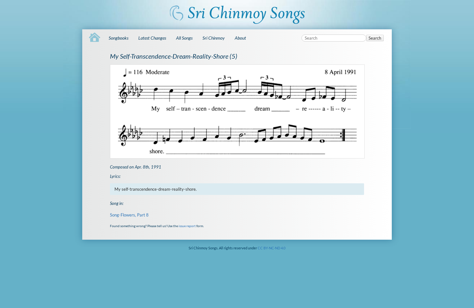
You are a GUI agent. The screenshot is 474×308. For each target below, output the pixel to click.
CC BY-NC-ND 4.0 (271, 248)
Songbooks (118, 38)
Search (375, 38)
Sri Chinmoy (213, 38)
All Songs (184, 38)
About (240, 38)
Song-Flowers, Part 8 (129, 214)
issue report (187, 226)
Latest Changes (152, 38)
